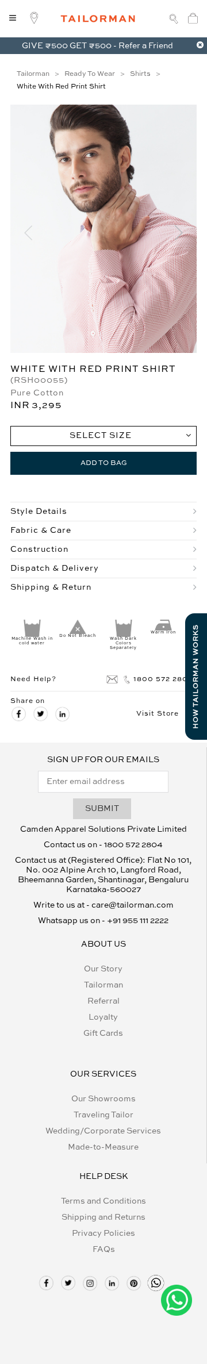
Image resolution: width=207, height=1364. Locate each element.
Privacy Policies (103, 1233)
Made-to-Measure (103, 1147)
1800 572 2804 (163, 679)
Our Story (103, 969)
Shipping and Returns (103, 1217)
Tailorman (103, 985)
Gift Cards (103, 1033)
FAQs (104, 1250)
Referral (103, 1001)
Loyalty (103, 1017)
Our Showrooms (103, 1099)
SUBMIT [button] (102, 809)
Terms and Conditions (103, 1201)
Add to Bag (103, 463)
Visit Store (157, 713)
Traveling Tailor (103, 1115)
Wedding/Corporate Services (103, 1131)
